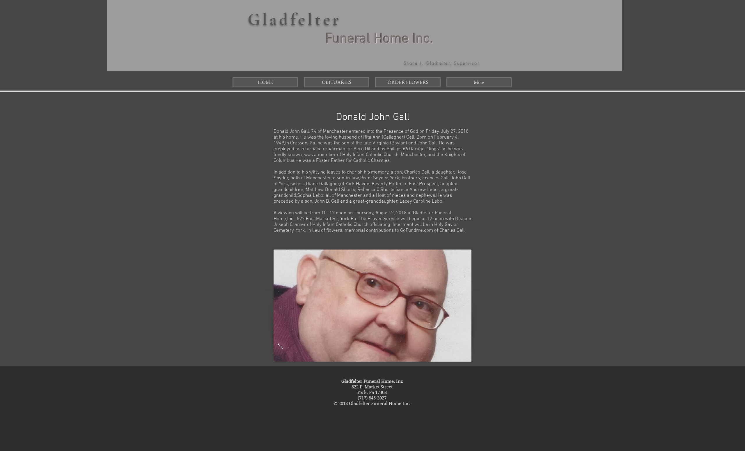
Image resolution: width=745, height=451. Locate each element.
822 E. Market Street (372, 387)
